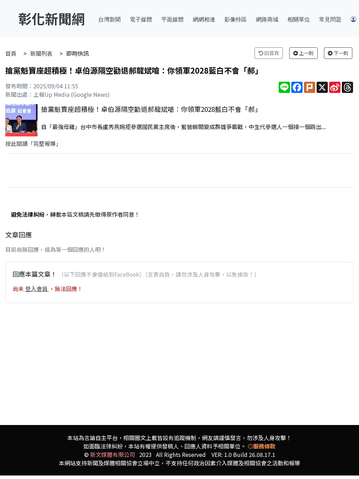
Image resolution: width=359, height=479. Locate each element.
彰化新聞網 (51, 18)
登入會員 (37, 288)
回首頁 (271, 52)
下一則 (340, 52)
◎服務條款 (262, 446)
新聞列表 (41, 53)
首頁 (10, 53)
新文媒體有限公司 (112, 454)
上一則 (306, 52)
